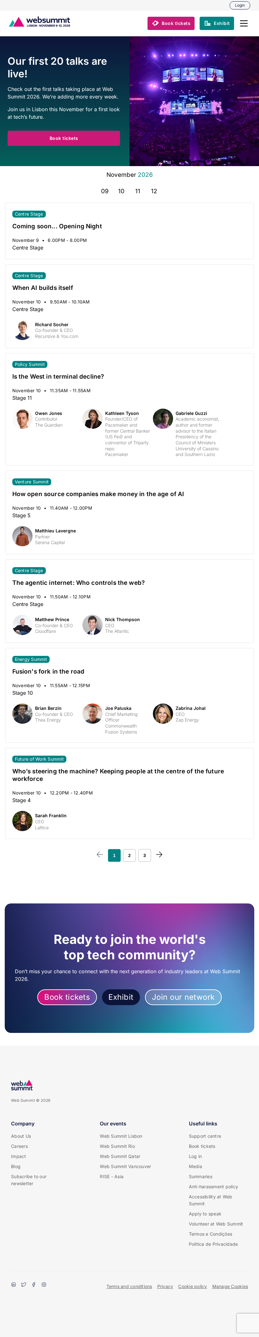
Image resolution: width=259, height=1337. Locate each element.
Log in (195, 1156)
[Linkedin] (13, 1285)
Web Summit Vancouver (125, 1166)
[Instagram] (43, 1285)
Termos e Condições (210, 1234)
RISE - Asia (111, 1176)
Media (195, 1166)
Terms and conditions (129, 1286)
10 (121, 191)
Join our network (183, 997)
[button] (244, 23)
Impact (18, 1156)
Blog (16, 1166)
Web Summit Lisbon (121, 1136)
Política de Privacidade (213, 1244)
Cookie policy (192, 1286)
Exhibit (121, 997)
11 (137, 191)
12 (154, 191)
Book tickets (67, 997)
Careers (19, 1146)
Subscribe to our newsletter (28, 1180)
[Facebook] (33, 1285)
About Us (21, 1136)
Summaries (200, 1176)
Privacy (165, 1286)
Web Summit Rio (117, 1146)
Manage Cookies (230, 1286)
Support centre (205, 1136)
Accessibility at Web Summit (210, 1200)
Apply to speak (205, 1213)
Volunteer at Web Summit (216, 1223)
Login (240, 5)
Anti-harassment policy (213, 1186)
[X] (23, 1285)
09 (105, 191)
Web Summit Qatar (120, 1156)
